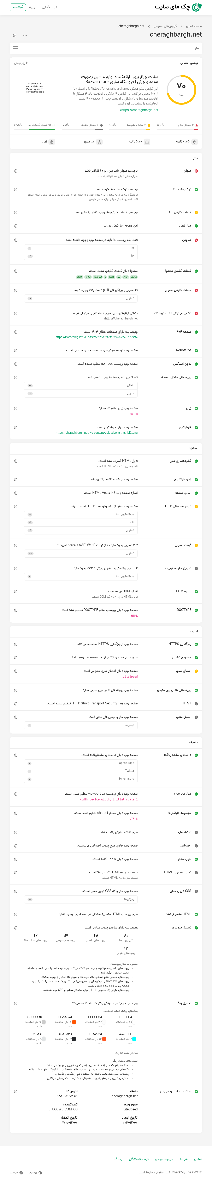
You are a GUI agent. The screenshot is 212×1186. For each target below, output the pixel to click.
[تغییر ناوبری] (15, 48)
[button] (80, 248)
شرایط (184, 1159)
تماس (198, 1159)
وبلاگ (118, 1159)
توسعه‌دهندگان (139, 1159)
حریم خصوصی (164, 1159)
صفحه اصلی (194, 26)
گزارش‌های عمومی (165, 26)
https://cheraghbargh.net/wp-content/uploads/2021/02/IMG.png (97, 433)
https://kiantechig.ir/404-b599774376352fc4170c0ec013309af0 (96, 337)
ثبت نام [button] (18, 7)
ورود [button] (32, 7)
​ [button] (15, 171)
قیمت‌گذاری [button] (49, 7)
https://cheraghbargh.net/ (139, 110)
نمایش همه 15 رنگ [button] (126, 1053)
